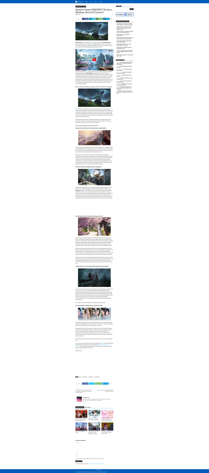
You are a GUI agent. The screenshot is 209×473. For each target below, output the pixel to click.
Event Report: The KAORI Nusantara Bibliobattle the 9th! (124, 48)
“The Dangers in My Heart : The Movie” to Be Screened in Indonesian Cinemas (125, 24)
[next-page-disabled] (78, 436)
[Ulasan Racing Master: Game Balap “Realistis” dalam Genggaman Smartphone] (94, 426)
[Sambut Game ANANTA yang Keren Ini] (81, 426)
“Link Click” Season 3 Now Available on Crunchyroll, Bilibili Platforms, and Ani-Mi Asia (125, 51)
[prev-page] (76, 436)
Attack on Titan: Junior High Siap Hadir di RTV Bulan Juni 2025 (105, 391)
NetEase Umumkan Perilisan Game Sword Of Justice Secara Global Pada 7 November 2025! (106, 419)
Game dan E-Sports (81, 6)
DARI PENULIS (88, 407)
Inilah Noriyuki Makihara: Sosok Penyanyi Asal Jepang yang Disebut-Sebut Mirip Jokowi (124, 88)
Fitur (91, 1)
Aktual (86, 1)
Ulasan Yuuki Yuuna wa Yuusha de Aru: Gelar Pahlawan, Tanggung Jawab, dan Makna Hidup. (125, 92)
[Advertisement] (94, 207)
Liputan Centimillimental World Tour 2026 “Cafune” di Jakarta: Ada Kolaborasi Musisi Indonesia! (125, 63)
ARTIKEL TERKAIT (80, 407)
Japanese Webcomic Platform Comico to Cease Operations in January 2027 (125, 38)
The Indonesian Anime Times (123, 21)
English (100, 1)
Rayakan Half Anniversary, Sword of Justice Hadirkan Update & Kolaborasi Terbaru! (81, 419)
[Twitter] (133, 1)
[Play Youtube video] (94, 59)
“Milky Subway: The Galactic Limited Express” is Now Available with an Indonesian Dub (124, 28)
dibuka (102, 343)
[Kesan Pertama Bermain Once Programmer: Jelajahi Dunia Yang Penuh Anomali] (107, 426)
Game (76, 109)
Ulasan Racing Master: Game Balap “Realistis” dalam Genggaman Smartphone (93, 432)
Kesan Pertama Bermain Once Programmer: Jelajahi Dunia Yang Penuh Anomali (106, 432)
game (93, 42)
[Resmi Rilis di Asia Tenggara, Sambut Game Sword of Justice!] (94, 414)
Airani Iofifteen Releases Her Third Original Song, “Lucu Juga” (124, 45)
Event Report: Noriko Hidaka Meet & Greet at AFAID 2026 (124, 41)
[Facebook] (129, 1)
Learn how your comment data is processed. (96, 463)
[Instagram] (131, 1)
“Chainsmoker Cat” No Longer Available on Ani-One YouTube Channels (125, 32)
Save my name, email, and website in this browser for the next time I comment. (90, 458)
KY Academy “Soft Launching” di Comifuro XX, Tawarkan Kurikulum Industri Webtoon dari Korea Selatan (83, 391)
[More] (111, 19)
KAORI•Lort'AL (78, 14)
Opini (95, 1)
